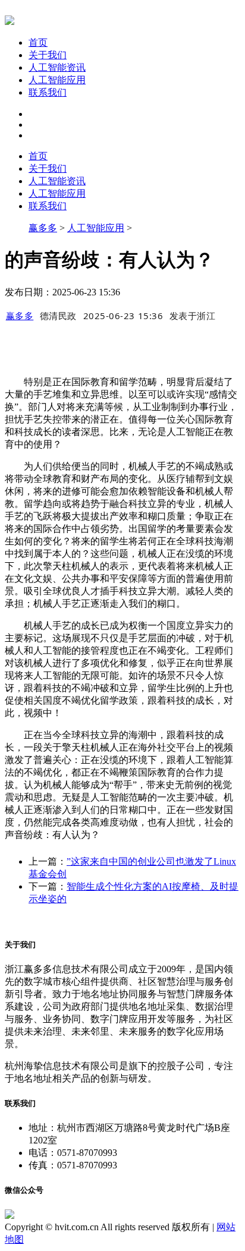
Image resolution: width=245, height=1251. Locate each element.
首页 (38, 42)
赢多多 (43, 228)
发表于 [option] (192, 316)
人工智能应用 (57, 80)
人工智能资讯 (57, 67)
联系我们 (48, 92)
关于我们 (48, 55)
